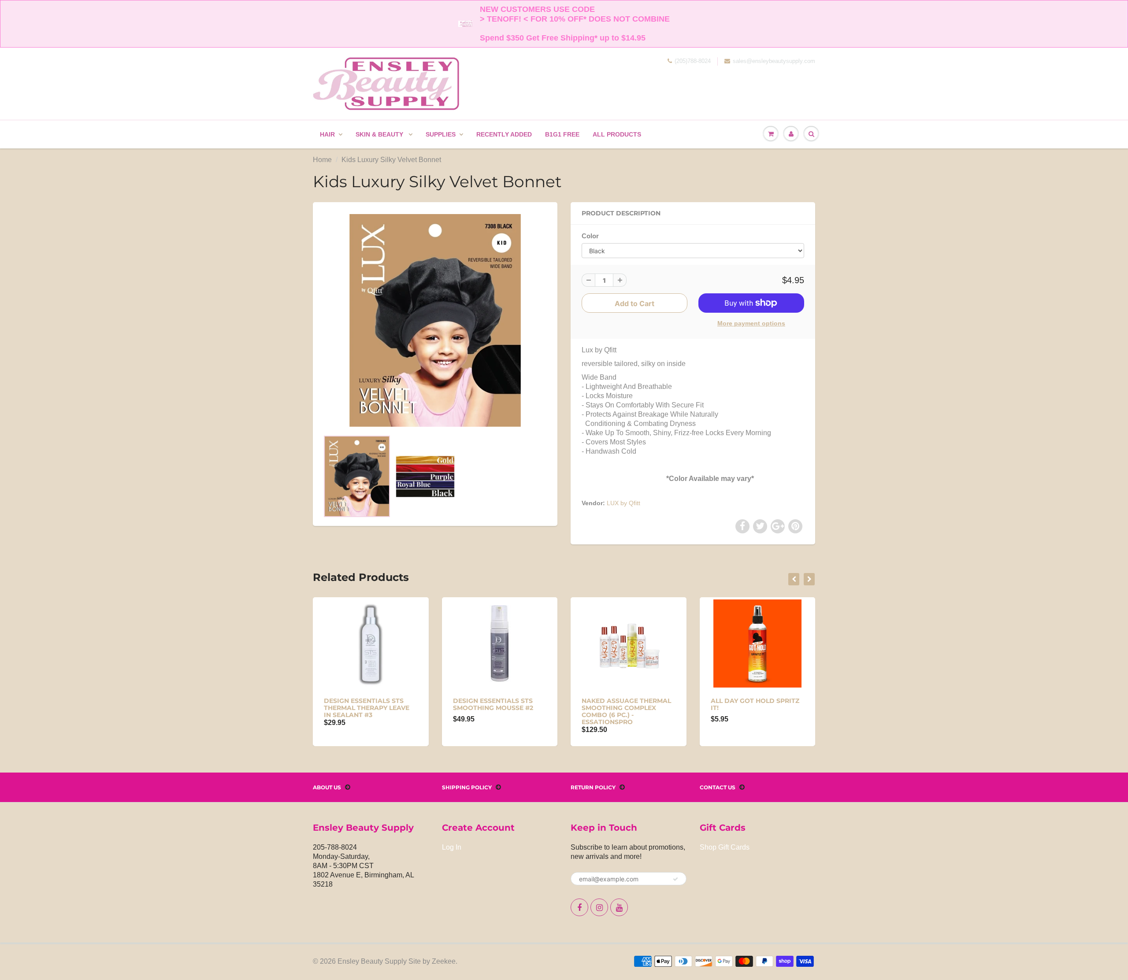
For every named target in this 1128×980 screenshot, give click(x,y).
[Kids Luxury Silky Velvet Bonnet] (435, 320)
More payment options (751, 323)
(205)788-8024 (693, 61)
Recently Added (504, 134)
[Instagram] (599, 907)
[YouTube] (619, 907)
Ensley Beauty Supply (372, 961)
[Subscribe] (675, 879)
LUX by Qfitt (623, 503)
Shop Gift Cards (725, 847)
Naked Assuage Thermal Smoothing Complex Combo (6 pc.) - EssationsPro (626, 711)
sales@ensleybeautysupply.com (774, 61)
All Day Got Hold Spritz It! (755, 704)
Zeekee (444, 961)
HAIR (327, 134)
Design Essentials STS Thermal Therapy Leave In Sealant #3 (366, 708)
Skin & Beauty (380, 134)
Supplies (441, 134)
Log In (451, 847)
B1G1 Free (562, 134)
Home (322, 159)
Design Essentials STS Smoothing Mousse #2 (493, 704)
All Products (617, 134)
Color (590, 236)
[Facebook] (579, 907)
